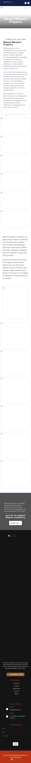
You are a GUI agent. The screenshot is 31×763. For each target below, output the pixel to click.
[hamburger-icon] (26, 8)
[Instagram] (28, 3)
